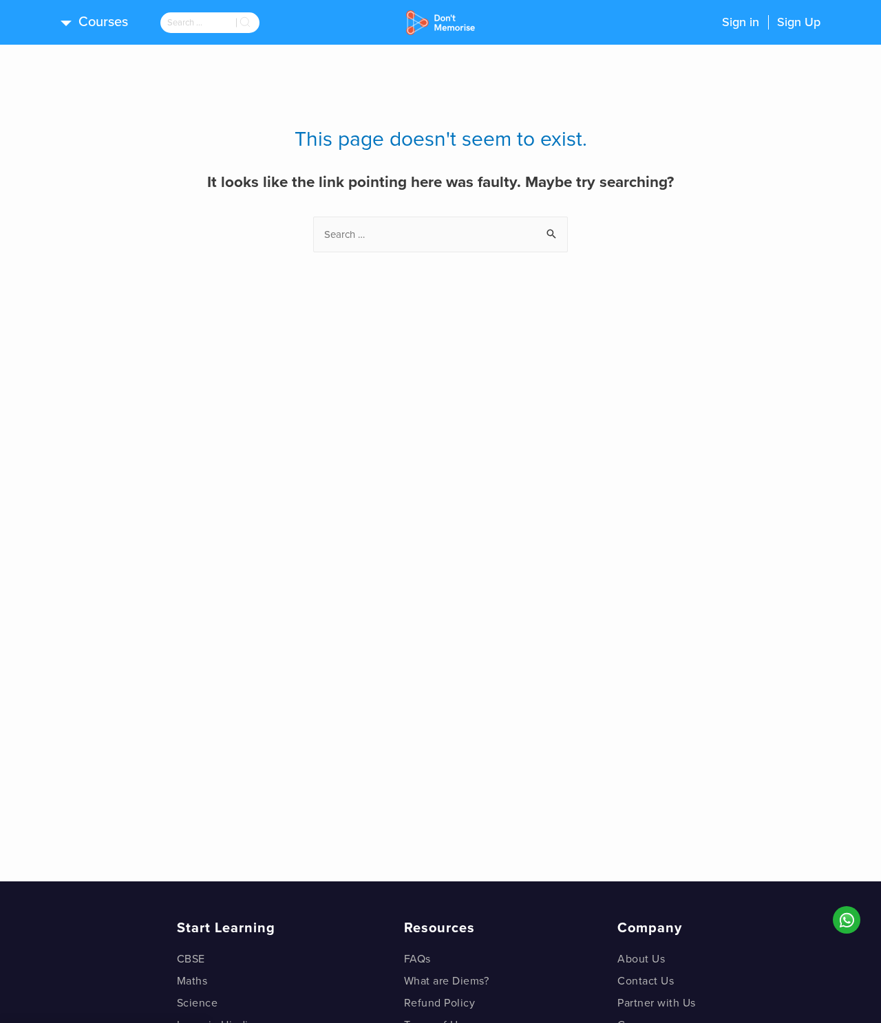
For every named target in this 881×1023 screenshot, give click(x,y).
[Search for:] (198, 22)
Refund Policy (440, 1003)
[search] (198, 22)
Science (197, 1003)
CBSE (191, 959)
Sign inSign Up (771, 22)
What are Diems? (446, 981)
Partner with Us (656, 1003)
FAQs (417, 959)
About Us (641, 959)
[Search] (247, 22)
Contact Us (645, 981)
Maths (192, 981)
